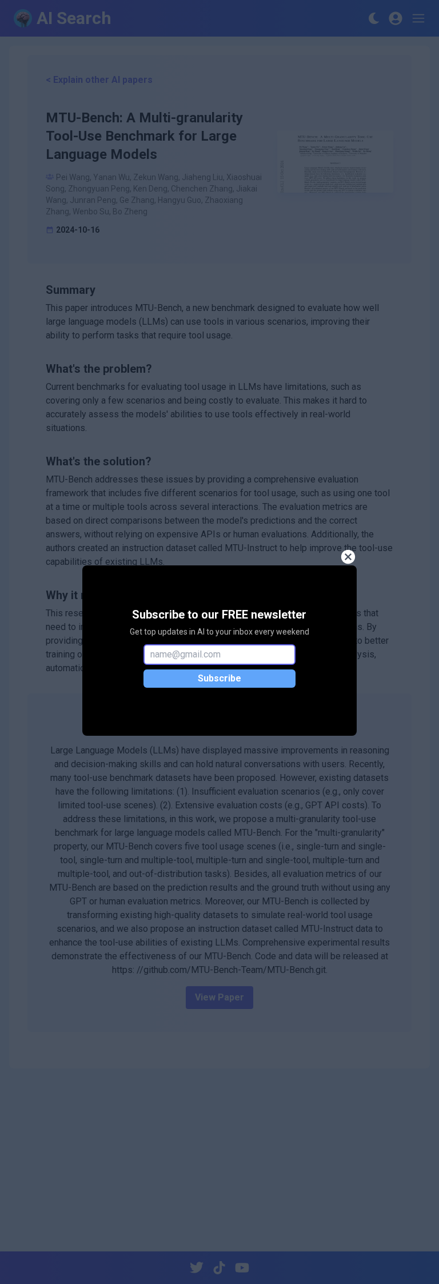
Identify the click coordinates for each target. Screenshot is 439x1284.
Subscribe (219, 678)
